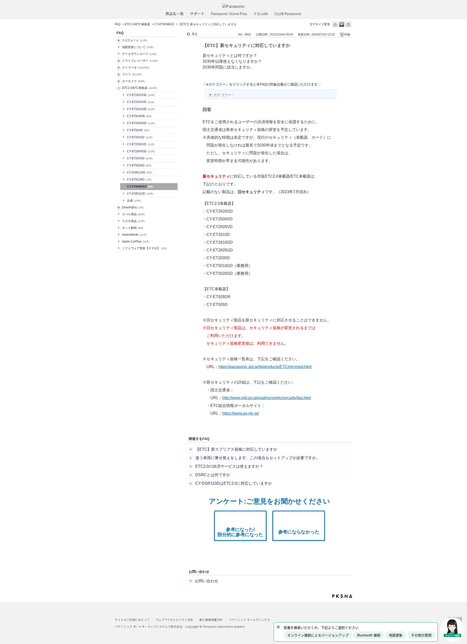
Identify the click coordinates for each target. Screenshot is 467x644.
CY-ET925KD (139, 165)
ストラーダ (135, 67)
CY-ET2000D (140, 158)
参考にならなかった (298, 531)
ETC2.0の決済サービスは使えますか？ (229, 466)
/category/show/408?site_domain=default (119, 40)
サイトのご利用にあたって (132, 620)
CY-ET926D (138, 130)
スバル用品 (133, 214)
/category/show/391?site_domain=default (119, 67)
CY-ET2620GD (141, 95)
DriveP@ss (133, 207)
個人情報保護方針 (211, 620)
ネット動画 (132, 228)
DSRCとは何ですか (212, 475)
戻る (195, 34)
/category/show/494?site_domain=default (119, 81)
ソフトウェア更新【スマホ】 (144, 248)
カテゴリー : (223, 95)
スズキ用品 (133, 221)
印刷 (347, 34)
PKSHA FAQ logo (342, 596)
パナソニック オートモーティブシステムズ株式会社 (148, 626)
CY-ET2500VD (140, 144)
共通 (134, 200)
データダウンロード (139, 54)
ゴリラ (132, 74)
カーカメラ (133, 81)
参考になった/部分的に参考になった (240, 532)
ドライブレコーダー (140, 60)
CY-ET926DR (139, 116)
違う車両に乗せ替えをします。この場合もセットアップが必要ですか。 (257, 458)
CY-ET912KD (139, 179)
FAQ (117, 24)
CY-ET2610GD (141, 109)
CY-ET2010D (139, 137)
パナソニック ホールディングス (249, 620)
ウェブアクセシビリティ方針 (174, 620)
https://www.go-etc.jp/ (240, 413)
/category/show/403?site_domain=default (119, 207)
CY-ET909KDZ (164, 24)
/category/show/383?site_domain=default (119, 74)
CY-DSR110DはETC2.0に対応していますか (233, 483)
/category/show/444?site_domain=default (119, 88)
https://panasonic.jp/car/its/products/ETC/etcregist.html (265, 367)
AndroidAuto (134, 234)
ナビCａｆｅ (134, 40)
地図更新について (137, 47)
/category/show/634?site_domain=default (119, 61)
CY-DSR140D (139, 172)
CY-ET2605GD (141, 123)
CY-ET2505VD (140, 102)
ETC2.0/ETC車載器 (137, 24)
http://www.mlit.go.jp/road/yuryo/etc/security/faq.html (266, 398)
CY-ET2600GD (141, 151)
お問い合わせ (206, 581)
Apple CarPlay (135, 241)
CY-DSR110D (140, 193)
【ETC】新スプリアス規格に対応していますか (236, 449)
